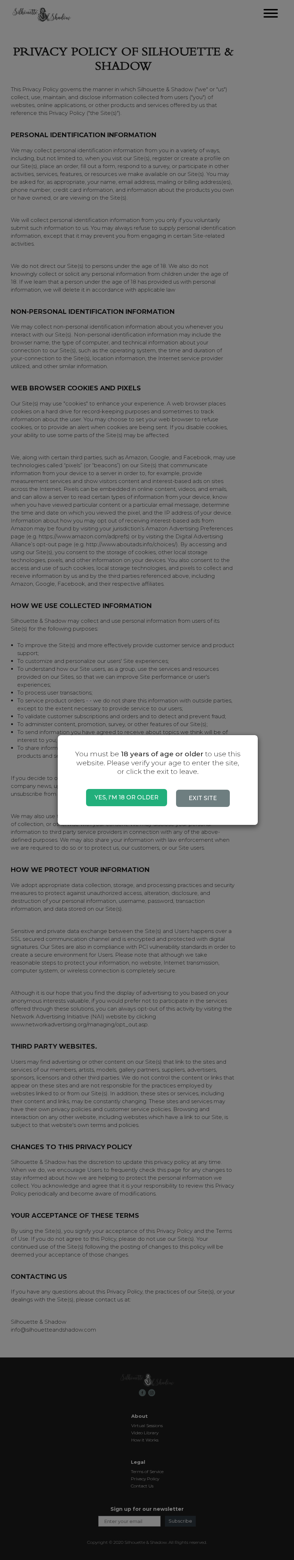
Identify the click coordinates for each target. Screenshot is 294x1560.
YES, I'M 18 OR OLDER (126, 797)
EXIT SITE (203, 798)
